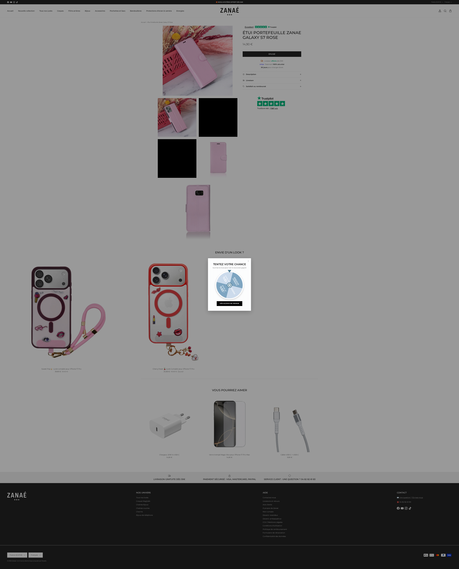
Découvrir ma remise (229, 303)
